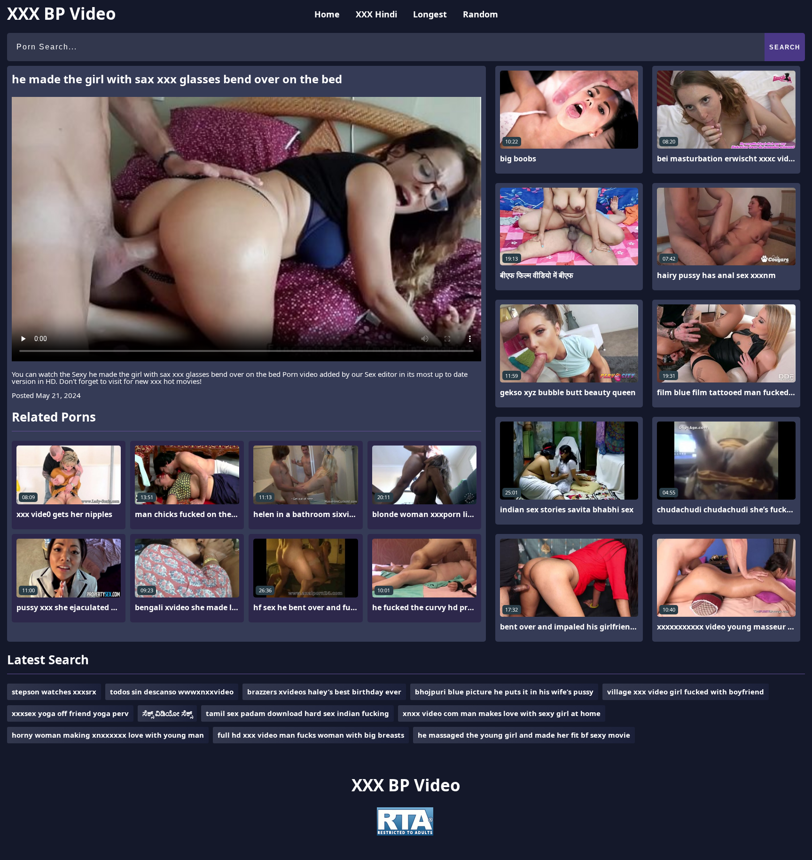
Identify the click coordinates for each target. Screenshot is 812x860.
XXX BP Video (61, 13)
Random (480, 14)
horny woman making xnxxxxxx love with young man (108, 735)
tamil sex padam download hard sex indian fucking (297, 713)
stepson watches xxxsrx (54, 691)
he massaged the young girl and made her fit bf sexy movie (524, 735)
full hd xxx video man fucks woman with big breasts (311, 735)
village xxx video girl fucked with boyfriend (685, 691)
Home (327, 14)
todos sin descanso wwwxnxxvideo (172, 691)
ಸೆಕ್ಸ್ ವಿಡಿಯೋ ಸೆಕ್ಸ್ (167, 713)
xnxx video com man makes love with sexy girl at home (502, 713)
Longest (430, 14)
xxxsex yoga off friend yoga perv (70, 713)
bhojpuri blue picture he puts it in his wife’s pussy (504, 691)
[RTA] (405, 832)
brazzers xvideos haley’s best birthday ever (324, 691)
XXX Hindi (376, 14)
